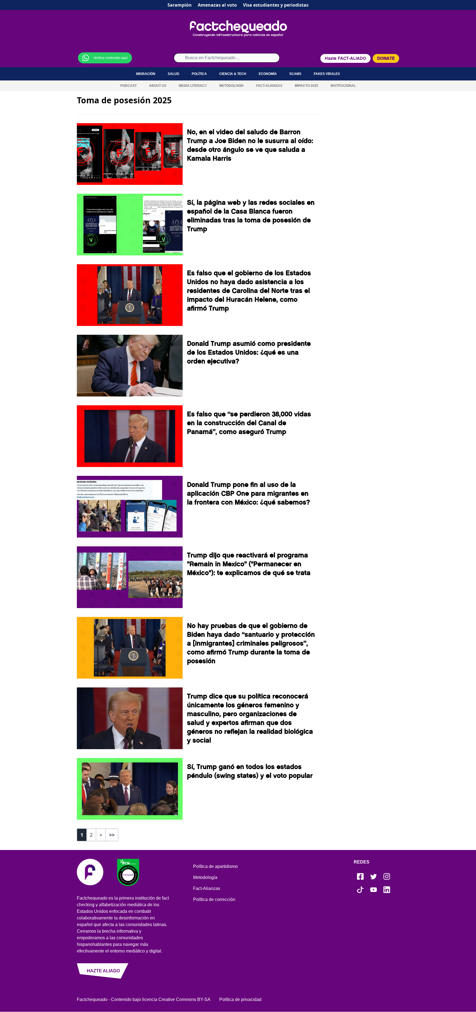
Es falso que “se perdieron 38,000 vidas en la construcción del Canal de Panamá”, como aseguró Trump (249, 423)
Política (199, 74)
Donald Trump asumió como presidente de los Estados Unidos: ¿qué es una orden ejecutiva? (249, 352)
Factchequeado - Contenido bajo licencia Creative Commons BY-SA (143, 999)
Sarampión (179, 5)
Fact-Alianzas (269, 86)
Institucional (343, 86)
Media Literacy (193, 86)
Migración (145, 74)
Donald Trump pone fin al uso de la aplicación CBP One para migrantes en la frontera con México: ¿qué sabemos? (248, 493)
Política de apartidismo (215, 866)
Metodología (231, 86)
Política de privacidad (240, 999)
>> (112, 835)
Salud (173, 74)
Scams (295, 74)
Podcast (128, 86)
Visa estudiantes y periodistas (276, 5)
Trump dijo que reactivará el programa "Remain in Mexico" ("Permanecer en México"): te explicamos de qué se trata (248, 564)
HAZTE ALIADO (103, 970)
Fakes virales (327, 74)
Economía (268, 74)
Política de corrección (214, 899)
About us (157, 86)
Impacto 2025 (306, 86)
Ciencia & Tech (232, 74)
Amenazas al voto (217, 5)
